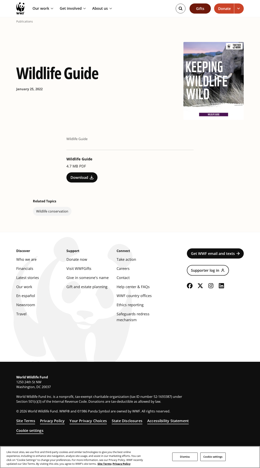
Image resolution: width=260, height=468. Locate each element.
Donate (224, 8)
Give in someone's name (87, 277)
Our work (40, 8)
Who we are (26, 259)
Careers (123, 268)
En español (25, 295)
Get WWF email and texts (213, 253)
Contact (123, 277)
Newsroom (25, 304)
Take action (126, 259)
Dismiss (185, 456)
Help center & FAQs (133, 286)
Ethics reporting (130, 304)
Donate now (76, 259)
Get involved (71, 8)
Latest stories (27, 277)
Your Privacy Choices (88, 420)
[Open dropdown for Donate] (239, 8)
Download (79, 177)
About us (100, 8)
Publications (24, 21)
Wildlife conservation (52, 211)
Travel (21, 313)
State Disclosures (127, 420)
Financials (24, 268)
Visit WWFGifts (78, 268)
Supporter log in (205, 270)
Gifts (200, 8)
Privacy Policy (52, 420)
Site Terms (25, 420)
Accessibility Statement (168, 420)
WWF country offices (134, 295)
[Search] (180, 8)
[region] (130, 457)
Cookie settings (29, 430)
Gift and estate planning (86, 286)
